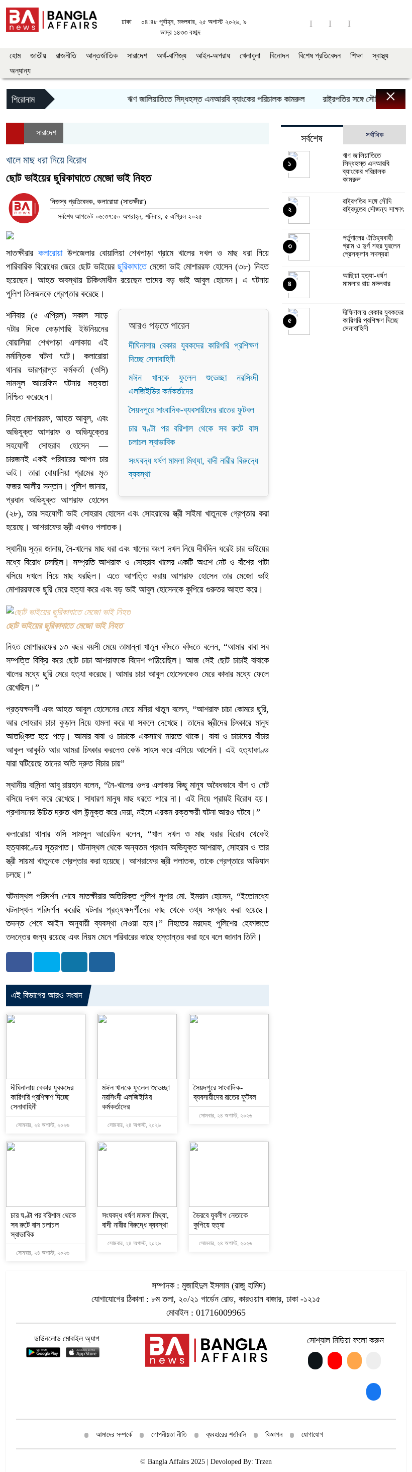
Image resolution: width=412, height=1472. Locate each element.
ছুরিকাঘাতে (132, 267)
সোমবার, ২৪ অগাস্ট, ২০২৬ (42, 1125)
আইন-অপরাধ (213, 55)
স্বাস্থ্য (380, 55)
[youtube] (321, 23)
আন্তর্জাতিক (102, 55)
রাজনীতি (66, 55)
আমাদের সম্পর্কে (114, 1434)
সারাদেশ (137, 55)
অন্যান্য (20, 70)
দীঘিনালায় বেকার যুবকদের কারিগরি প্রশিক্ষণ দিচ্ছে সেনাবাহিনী (42, 1097)
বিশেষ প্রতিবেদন (319, 55)
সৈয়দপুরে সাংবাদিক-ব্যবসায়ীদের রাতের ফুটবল (191, 410)
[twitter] (359, 23)
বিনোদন (279, 55)
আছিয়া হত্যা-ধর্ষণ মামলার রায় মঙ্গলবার (366, 280)
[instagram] (340, 23)
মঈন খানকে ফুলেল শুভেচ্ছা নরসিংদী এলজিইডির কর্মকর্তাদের (136, 1097)
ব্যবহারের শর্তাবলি (226, 1434)
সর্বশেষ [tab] (312, 138)
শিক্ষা (356, 55)
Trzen (263, 1461)
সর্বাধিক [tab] (375, 135)
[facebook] (301, 23)
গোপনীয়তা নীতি (169, 1434)
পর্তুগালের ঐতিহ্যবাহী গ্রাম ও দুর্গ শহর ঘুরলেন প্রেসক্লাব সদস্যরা (371, 246)
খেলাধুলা (250, 55)
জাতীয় (38, 55)
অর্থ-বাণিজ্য (171, 55)
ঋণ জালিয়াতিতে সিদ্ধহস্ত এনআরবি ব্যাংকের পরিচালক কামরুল (202, 99)
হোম (15, 55)
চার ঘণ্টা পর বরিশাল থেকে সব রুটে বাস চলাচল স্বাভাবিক (43, 1225)
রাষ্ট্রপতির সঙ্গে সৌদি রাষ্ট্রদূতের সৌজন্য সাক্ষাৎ (373, 205)
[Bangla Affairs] (51, 19)
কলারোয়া (47, 253)
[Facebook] (19, 962)
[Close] (382, 101)
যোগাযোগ (312, 1434)
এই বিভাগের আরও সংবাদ (46, 995)
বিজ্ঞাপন (273, 1434)
